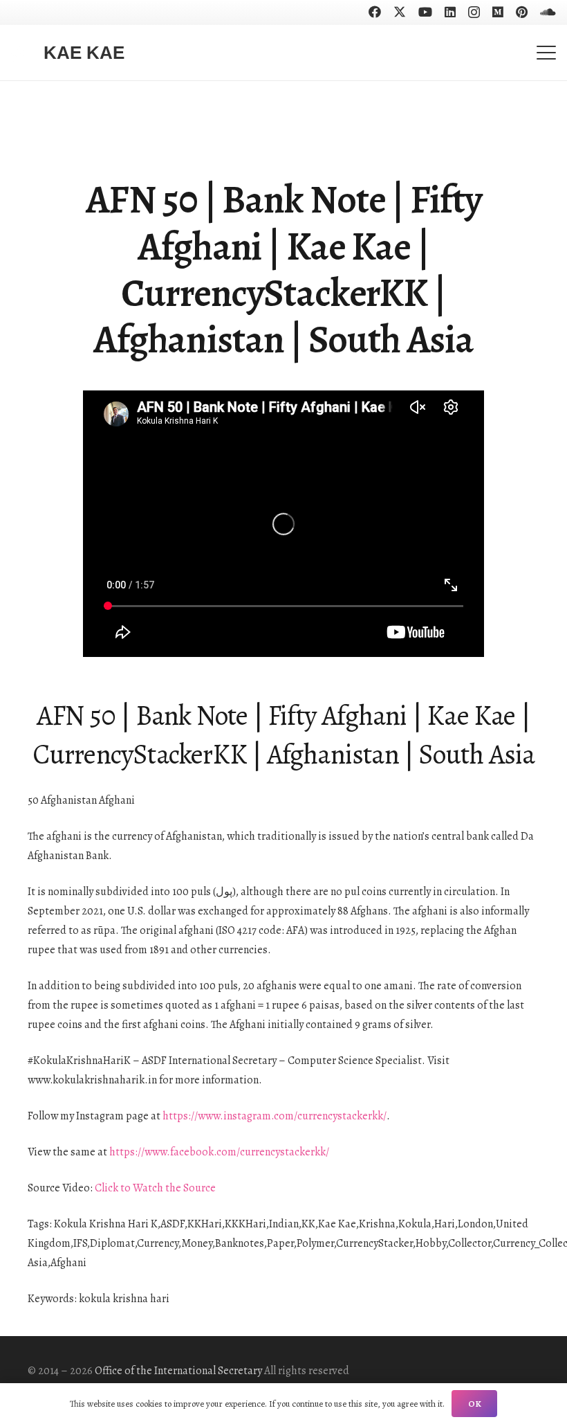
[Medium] (497, 12)
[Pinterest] (522, 12)
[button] (546, 52)
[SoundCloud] (548, 12)
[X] (399, 12)
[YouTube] (425, 12)
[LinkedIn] (450, 12)
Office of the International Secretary (178, 1370)
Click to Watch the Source (155, 1188)
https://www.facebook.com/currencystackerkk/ (219, 1152)
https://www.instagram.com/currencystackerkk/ (274, 1116)
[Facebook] (375, 12)
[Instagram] (474, 12)
